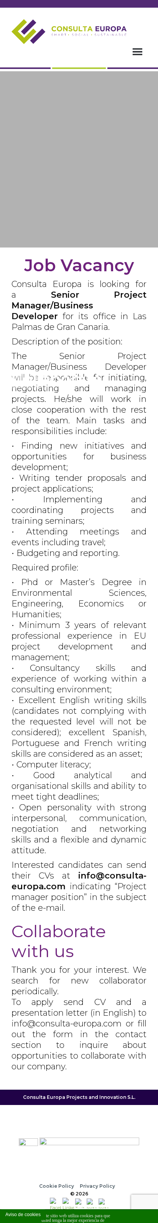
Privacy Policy (97, 1186)
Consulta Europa (44, 1097)
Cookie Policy (56, 1186)
